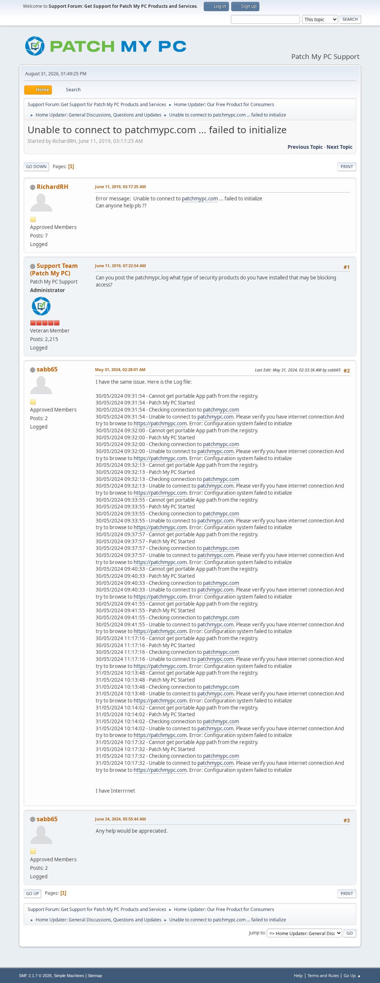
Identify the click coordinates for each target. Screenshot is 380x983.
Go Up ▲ (352, 975)
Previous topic (305, 147)
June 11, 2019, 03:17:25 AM (120, 186)
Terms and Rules (323, 975)
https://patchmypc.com (160, 423)
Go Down (36, 166)
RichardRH (52, 187)
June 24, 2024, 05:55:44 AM (120, 819)
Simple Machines (69, 975)
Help (298, 975)
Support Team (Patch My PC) (54, 269)
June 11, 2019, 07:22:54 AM (120, 265)
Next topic (340, 147)
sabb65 (47, 369)
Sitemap (95, 975)
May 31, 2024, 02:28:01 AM (120, 369)
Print (347, 166)
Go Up (32, 893)
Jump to (257, 933)
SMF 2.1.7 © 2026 (35, 975)
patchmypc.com (200, 198)
